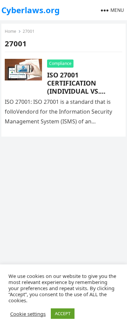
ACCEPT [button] (62, 313)
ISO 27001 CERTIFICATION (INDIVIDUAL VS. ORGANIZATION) (73, 87)
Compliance (60, 63)
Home (10, 31)
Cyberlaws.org (30, 10)
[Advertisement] (63, 211)
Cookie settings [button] (28, 314)
